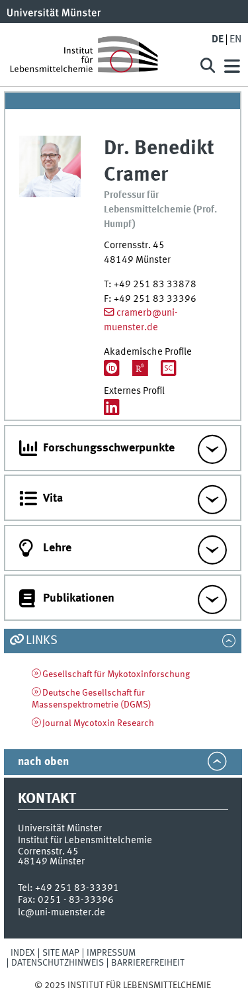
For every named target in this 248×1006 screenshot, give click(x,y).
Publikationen (78, 598)
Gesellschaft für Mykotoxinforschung (116, 674)
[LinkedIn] (112, 409)
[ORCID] (112, 370)
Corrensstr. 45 (48, 851)
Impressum (111, 953)
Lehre (57, 548)
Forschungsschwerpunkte (109, 448)
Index (23, 953)
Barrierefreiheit (148, 963)
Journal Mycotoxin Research (98, 723)
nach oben (43, 762)
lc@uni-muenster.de (61, 912)
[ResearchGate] (140, 370)
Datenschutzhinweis (57, 963)
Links (42, 641)
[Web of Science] (169, 370)
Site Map (60, 953)
